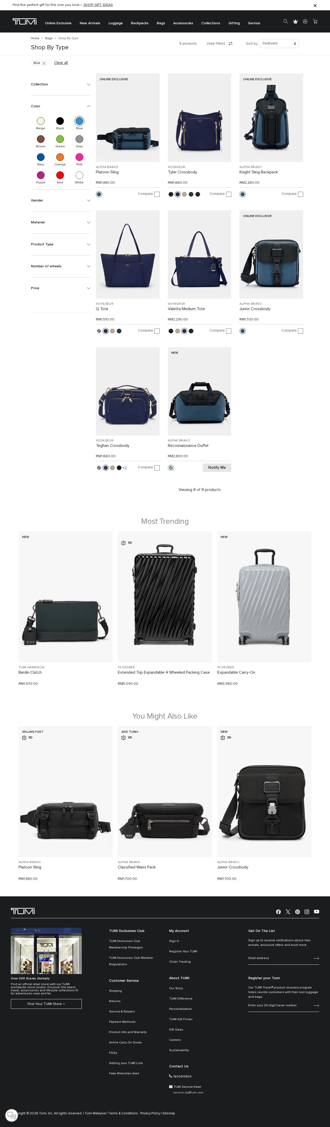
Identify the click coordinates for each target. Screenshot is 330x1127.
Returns (115, 1001)
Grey (79, 139)
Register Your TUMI (183, 951)
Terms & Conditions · (123, 1113)
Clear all (61, 63)
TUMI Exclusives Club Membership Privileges (126, 944)
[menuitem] (58, 21)
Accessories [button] (183, 23)
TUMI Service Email (187, 1087)
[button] (60, 84)
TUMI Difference (181, 998)
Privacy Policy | (151, 1113)
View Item (65, 649)
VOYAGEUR (176, 167)
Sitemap (168, 1113)
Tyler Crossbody (182, 172)
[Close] (315, 5)
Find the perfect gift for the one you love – (63, 5)
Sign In (174, 941)
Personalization (180, 1009)
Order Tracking (180, 961)
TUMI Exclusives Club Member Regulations (131, 961)
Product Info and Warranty (128, 1032)
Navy (41, 157)
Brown (41, 139)
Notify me (217, 468)
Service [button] (254, 23)
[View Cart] (315, 21)
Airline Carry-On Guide (125, 1042)
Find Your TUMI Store (45, 1004)
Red (60, 175)
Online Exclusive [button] (58, 23)
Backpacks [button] (139, 23)
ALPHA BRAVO (107, 167)
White (79, 175)
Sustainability (179, 1050)
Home (35, 38)
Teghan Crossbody (112, 446)
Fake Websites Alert (124, 1073)
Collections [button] (210, 23)
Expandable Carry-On (236, 672)
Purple (41, 175)
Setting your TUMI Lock (126, 1063)
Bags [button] (161, 23)
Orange (60, 157)
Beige (41, 121)
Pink (79, 157)
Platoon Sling (107, 172)
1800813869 (182, 1076)
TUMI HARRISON (31, 667)
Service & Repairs (122, 1011)
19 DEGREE (126, 667)
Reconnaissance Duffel (188, 446)
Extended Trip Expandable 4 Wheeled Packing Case (164, 672)
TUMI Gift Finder (181, 1019)
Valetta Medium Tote (186, 309)
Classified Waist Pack (137, 867)
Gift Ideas (176, 1029)
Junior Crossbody (255, 309)
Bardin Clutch (30, 672)
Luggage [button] (116, 23)
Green (60, 139)
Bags (49, 38)
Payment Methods (122, 1022)
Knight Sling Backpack (259, 172)
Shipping (115, 991)
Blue (37, 63)
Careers (175, 1040)
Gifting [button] (234, 23)
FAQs (113, 1052)
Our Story (176, 988)
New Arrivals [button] (90, 23)
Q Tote (102, 309)
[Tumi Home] (25, 21)
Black (60, 121)
